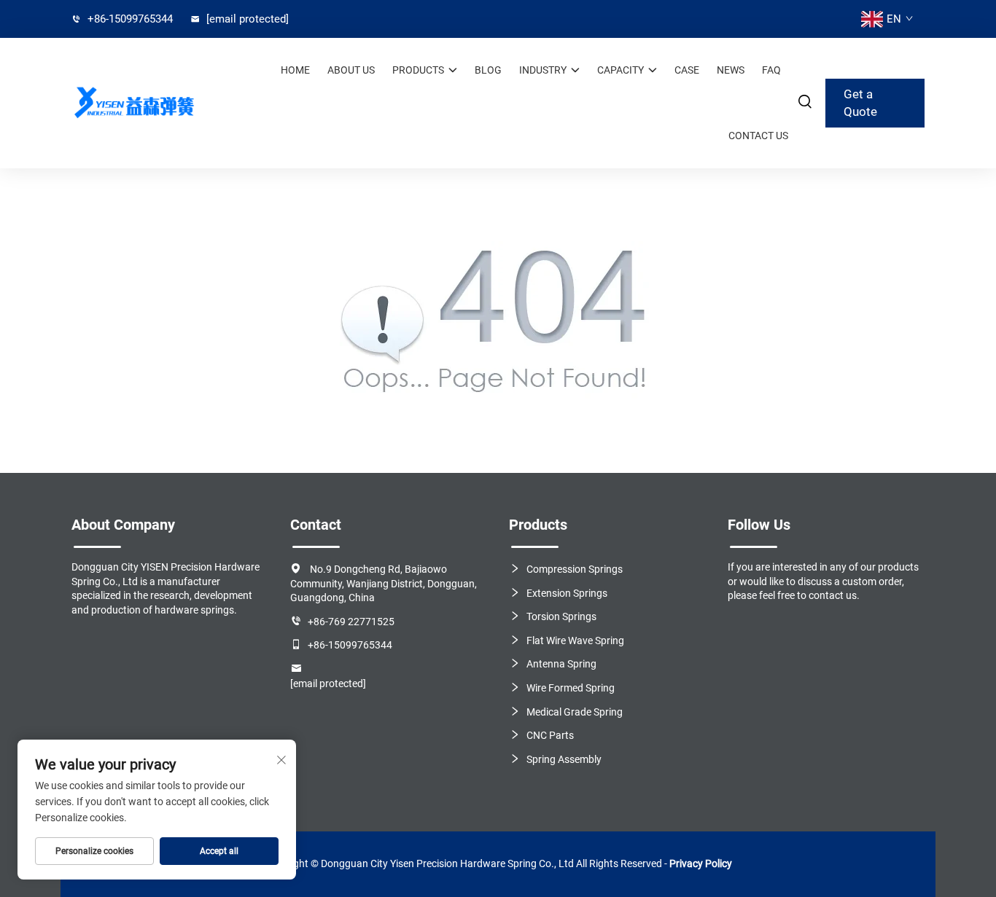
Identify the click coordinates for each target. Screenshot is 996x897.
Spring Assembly (564, 759)
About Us (351, 70)
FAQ (771, 70)
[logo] (133, 103)
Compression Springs (574, 569)
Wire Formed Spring (570, 688)
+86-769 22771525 (351, 621)
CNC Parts (550, 735)
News (730, 70)
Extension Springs (566, 593)
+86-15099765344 (129, 19)
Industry (543, 70)
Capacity (620, 70)
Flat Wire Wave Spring (575, 640)
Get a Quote (860, 103)
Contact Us (758, 135)
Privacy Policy (700, 863)
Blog (488, 70)
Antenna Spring (561, 664)
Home (295, 70)
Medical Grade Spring (574, 712)
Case (686, 70)
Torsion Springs (561, 616)
